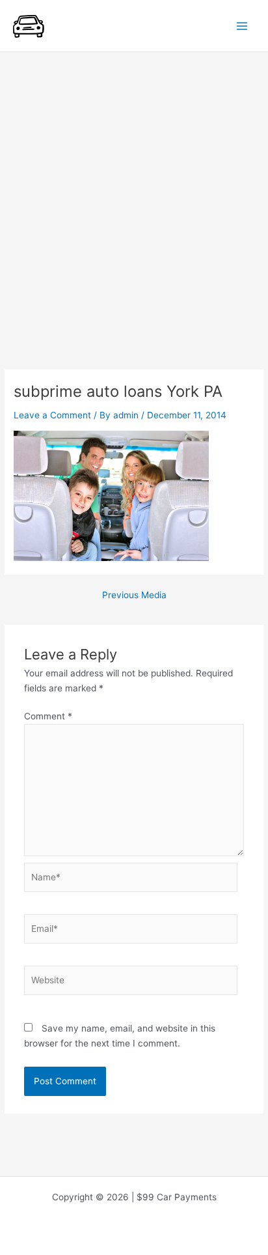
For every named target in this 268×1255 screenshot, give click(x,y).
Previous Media (134, 595)
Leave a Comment (52, 415)
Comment (48, 716)
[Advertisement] (134, 193)
